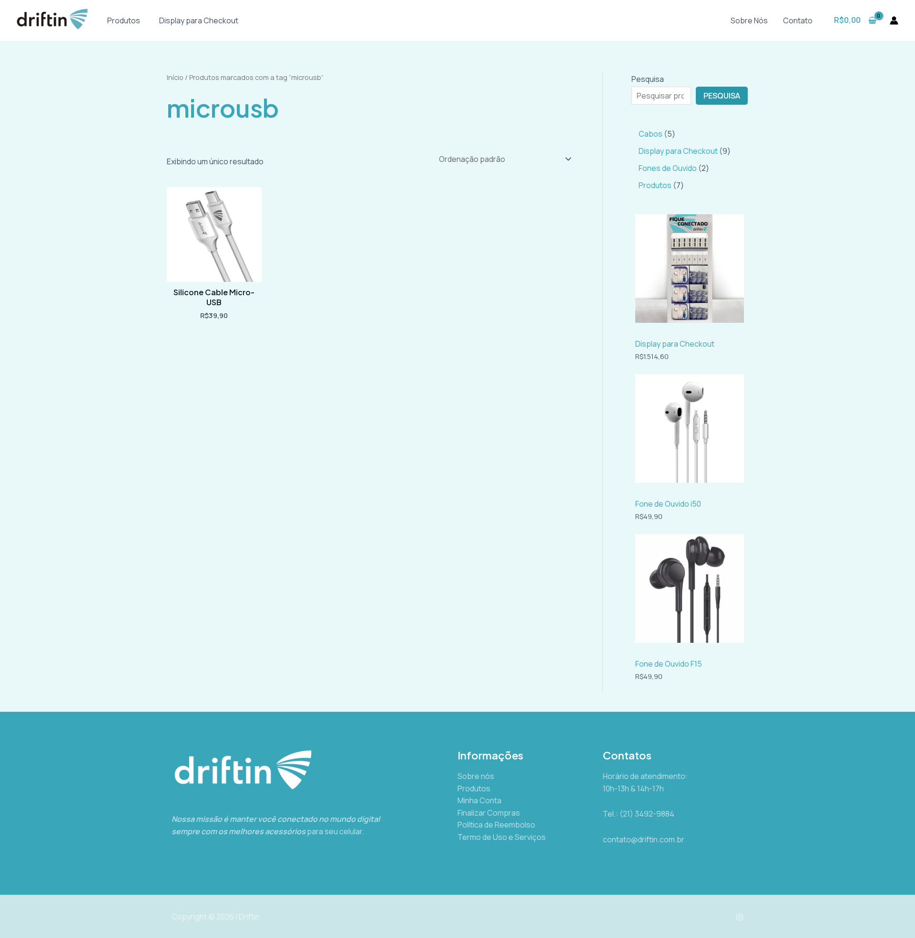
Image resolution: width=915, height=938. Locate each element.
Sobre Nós (749, 20)
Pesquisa (647, 79)
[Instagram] (739, 917)
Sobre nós (476, 776)
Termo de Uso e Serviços (502, 837)
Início (175, 77)
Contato (798, 20)
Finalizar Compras (489, 813)
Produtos (123, 20)
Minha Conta (479, 800)
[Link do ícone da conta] (894, 20)
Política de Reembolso (496, 824)
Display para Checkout (198, 20)
